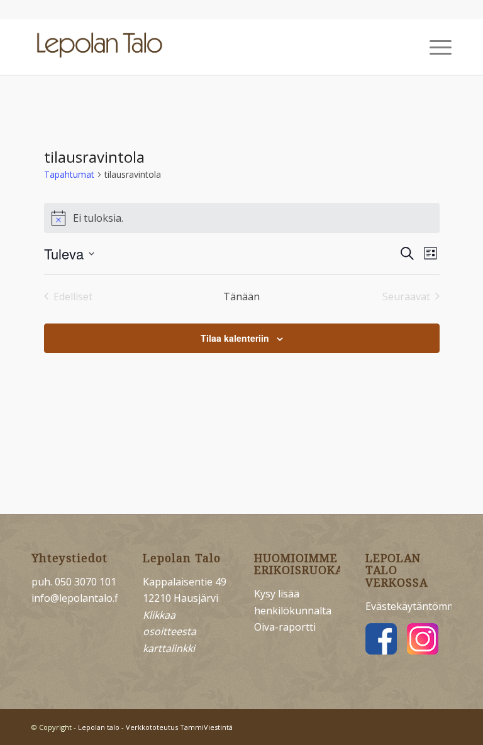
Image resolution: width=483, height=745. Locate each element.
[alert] (242, 218)
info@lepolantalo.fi (75, 598)
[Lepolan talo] (103, 46)
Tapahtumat (69, 174)
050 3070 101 (85, 582)
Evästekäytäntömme (413, 606)
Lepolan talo (98, 727)
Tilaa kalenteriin (235, 338)
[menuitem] (434, 46)
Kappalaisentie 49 (184, 582)
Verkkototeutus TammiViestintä (179, 727)
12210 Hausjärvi (180, 598)
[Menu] (434, 46)
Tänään (241, 296)
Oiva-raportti (285, 627)
